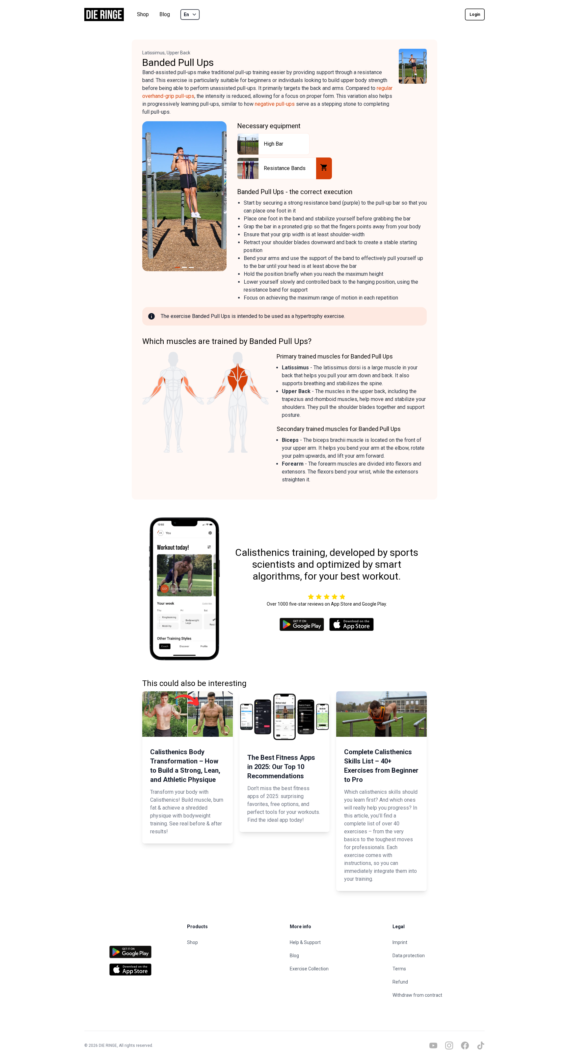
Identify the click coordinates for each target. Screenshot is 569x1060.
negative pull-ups (275, 104)
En (186, 14)
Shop (143, 14)
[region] (184, 196)
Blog (164, 14)
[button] (150, 196)
